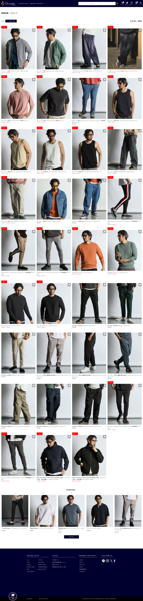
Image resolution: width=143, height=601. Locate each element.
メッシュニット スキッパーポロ (93, 528)
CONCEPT (82, 571)
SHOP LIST (82, 564)
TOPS (28, 562)
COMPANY (30, 598)
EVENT (81, 562)
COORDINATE (31, 571)
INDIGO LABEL (31, 567)
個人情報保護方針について (59, 562)
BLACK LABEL (42, 564)
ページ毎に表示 (11, 21)
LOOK (81, 560)
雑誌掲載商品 (82, 569)
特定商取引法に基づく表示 (59, 567)
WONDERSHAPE (42, 567)
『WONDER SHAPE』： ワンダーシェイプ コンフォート (14, 528)
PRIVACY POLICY (43, 598)
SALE (28, 569)
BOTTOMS (41, 562)
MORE (71, 537)
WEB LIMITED (42, 569)
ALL (28, 560)
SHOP (3, 8)
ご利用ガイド (55, 560)
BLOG (81, 567)
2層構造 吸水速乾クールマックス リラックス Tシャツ (41, 528)
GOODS (29, 564)
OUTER (40, 560)
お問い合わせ (55, 564)
